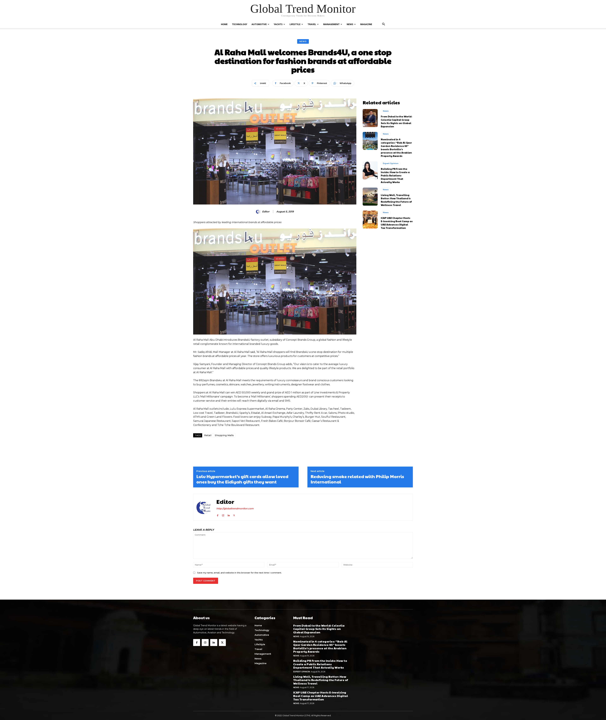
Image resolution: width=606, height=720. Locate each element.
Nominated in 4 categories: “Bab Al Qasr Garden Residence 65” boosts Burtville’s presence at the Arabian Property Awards (396, 147)
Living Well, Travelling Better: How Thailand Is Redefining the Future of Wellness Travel (396, 200)
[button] (383, 24)
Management (331, 24)
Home (224, 24)
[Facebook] (217, 514)
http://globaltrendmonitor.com (235, 508)
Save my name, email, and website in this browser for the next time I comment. (239, 572)
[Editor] (259, 211)
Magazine (366, 24)
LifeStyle (295, 24)
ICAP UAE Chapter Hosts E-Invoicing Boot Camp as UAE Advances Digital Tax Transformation (397, 222)
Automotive (259, 24)
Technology (239, 24)
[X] (234, 514)
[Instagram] (223, 514)
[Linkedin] (228, 514)
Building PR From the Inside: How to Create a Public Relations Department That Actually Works (395, 175)
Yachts (278, 24)
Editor (265, 211)
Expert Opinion (390, 163)
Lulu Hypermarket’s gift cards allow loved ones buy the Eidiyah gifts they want (242, 479)
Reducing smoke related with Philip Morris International (357, 479)
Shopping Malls (224, 435)
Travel (312, 24)
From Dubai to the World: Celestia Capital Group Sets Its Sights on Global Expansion (396, 121)
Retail (207, 435)
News (350, 24)
